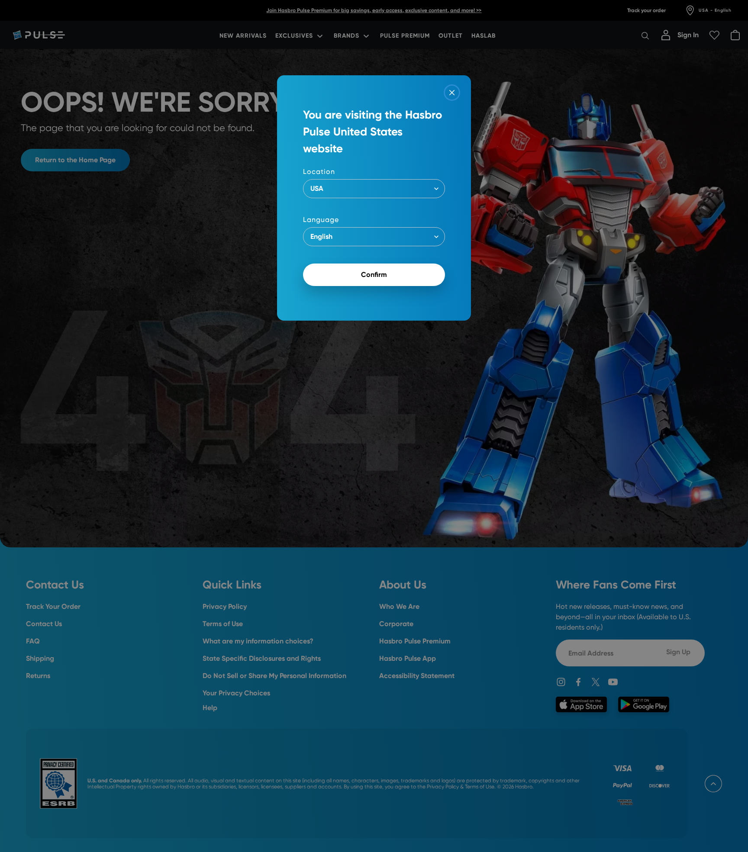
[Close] (452, 93)
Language (321, 219)
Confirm (374, 274)
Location (319, 171)
